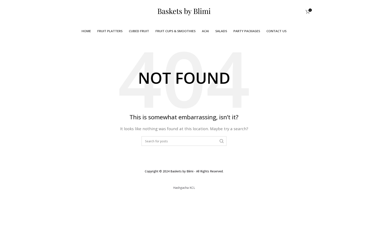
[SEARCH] (222, 141)
